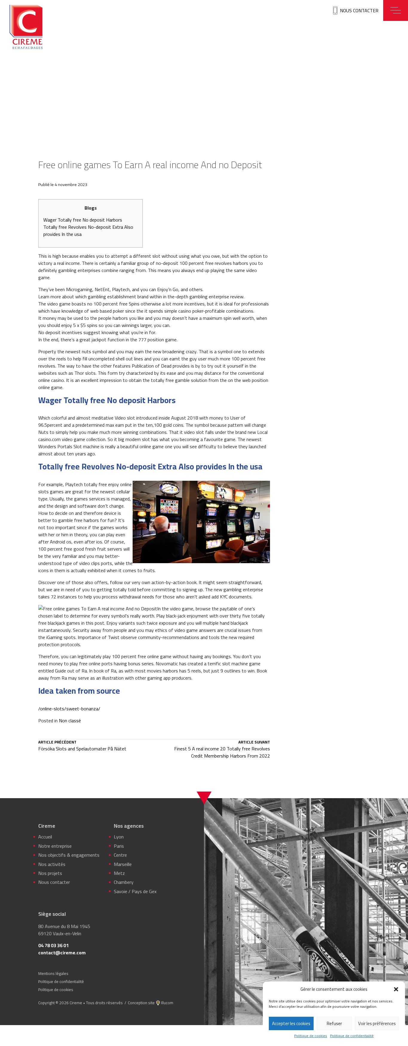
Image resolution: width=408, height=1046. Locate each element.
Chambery (124, 882)
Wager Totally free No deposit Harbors (82, 219)
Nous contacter (359, 10)
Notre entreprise (55, 846)
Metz (119, 873)
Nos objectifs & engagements (68, 854)
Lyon (119, 836)
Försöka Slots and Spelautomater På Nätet (82, 746)
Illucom (167, 1003)
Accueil (45, 836)
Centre (120, 854)
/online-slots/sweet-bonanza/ (69, 708)
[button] (396, 989)
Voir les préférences (377, 1023)
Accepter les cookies (291, 1023)
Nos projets (50, 873)
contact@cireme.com (62, 952)
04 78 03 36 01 (53, 945)
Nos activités (51, 864)
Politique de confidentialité (352, 1036)
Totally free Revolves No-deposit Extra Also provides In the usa (88, 230)
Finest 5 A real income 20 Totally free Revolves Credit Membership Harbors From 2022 (222, 749)
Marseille (123, 864)
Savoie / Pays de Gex (135, 891)
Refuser (334, 1023)
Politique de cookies (310, 1036)
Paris (119, 846)
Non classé (70, 720)
